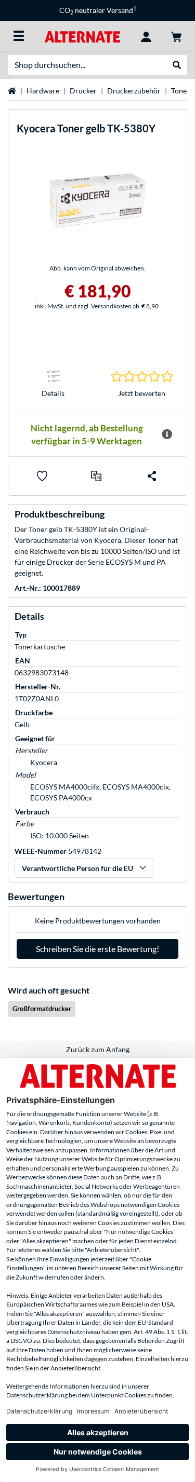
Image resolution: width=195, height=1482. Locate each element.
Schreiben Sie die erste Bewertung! (97, 949)
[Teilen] (152, 476)
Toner (180, 90)
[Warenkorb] (176, 35)
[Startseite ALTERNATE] (82, 35)
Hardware (43, 90)
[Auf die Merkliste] (42, 476)
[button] (96, 476)
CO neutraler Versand (97, 10)
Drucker (83, 90)
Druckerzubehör (134, 90)
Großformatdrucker (41, 1008)
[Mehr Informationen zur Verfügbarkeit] (167, 434)
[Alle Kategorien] (19, 36)
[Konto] (146, 35)
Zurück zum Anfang (97, 1049)
